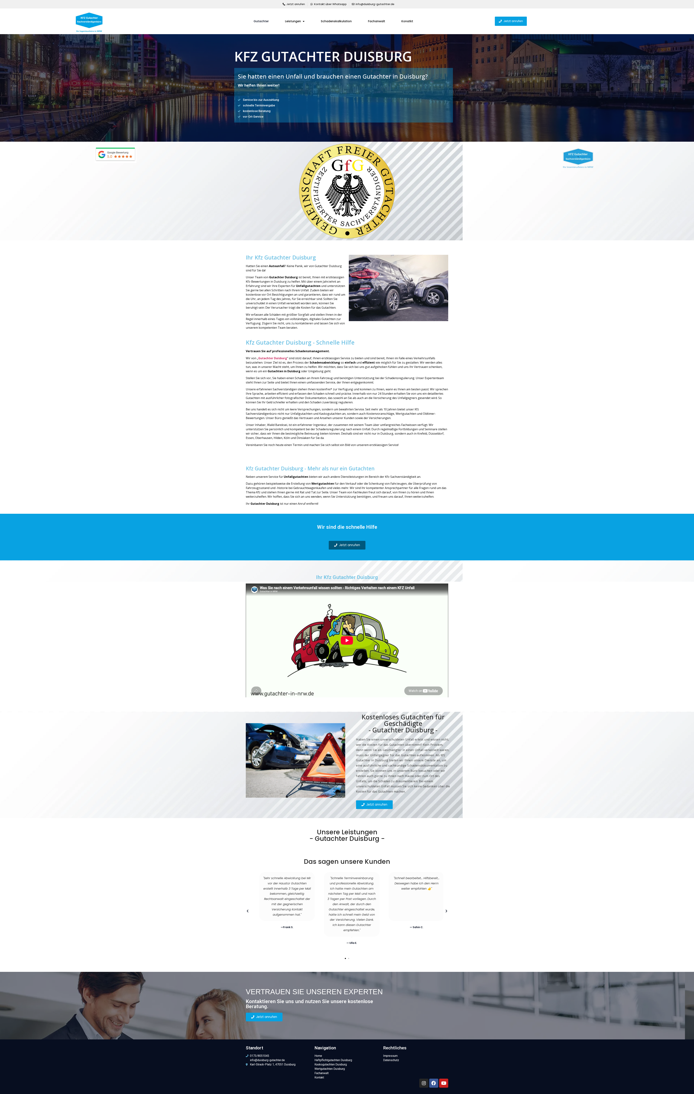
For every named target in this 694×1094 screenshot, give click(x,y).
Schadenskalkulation (336, 21)
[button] (511, 21)
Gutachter (261, 21)
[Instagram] (423, 1083)
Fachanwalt (376, 21)
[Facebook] (433, 1083)
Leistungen (293, 21)
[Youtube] (443, 1083)
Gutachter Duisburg (272, 358)
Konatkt (407, 21)
